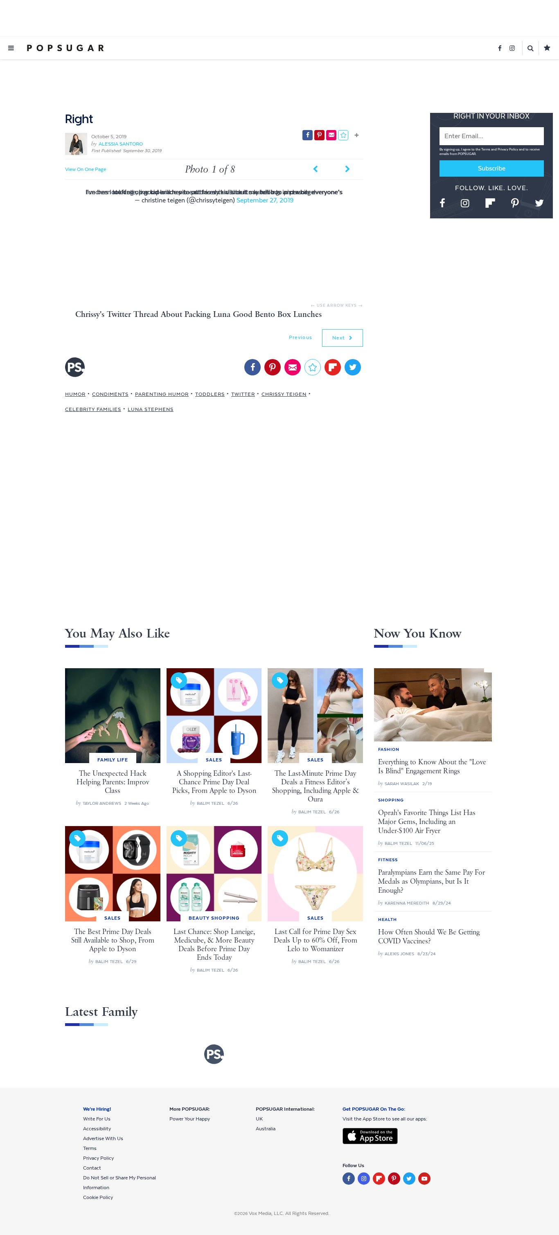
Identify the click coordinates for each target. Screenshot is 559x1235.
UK (259, 1119)
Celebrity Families (93, 409)
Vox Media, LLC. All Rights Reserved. (289, 1213)
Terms (486, 149)
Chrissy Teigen (284, 394)
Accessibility (97, 1129)
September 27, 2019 (265, 200)
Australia (265, 1129)
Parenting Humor (162, 394)
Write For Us (96, 1119)
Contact (92, 1168)
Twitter (243, 394)
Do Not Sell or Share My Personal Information (119, 1182)
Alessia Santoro (121, 144)
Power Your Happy (189, 1119)
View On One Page (85, 169)
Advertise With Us (103, 1138)
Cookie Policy (98, 1197)
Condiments (110, 394)
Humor (75, 394)
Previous (300, 337)
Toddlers (210, 394)
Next (339, 338)
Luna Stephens (151, 409)
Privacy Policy (508, 149)
